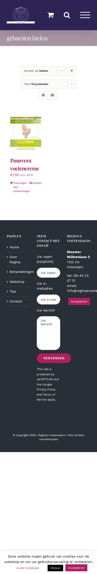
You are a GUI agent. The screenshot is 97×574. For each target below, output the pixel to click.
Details (37, 183)
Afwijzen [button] (55, 568)
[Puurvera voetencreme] (26, 132)
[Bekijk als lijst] (52, 95)
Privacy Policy (46, 389)
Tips (12, 291)
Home (14, 247)
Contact (15, 301)
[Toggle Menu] (85, 15)
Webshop (16, 282)
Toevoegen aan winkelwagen (19, 187)
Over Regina (14, 259)
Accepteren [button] (79, 301)
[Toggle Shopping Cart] (50, 14)
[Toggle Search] (67, 14)
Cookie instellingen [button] (27, 568)
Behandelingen (18, 272)
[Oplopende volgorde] (71, 70)
